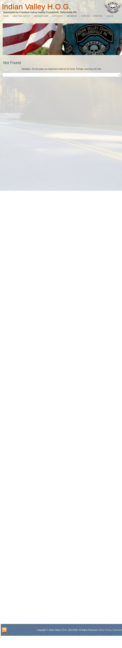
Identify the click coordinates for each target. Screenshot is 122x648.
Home (6, 16)
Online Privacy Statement (110, 630)
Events (85, 16)
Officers (57, 16)
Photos (98, 16)
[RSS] (4, 630)
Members (72, 16)
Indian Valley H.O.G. (36, 6)
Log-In (109, 16)
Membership (41, 16)
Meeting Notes (21, 16)
